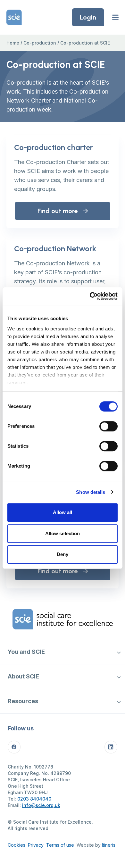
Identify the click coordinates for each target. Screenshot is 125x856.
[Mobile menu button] (115, 17)
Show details (90, 492)
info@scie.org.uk (41, 805)
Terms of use (60, 845)
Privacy (36, 845)
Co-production (39, 43)
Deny (62, 554)
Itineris (108, 845)
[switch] (108, 426)
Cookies (16, 845)
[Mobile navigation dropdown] (119, 652)
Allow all (62, 512)
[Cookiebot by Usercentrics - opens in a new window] (90, 296)
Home (12, 43)
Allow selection (62, 533)
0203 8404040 (34, 799)
